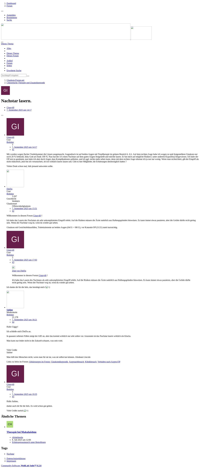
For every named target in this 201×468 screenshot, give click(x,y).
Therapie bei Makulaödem (21, 432)
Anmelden (11, 15)
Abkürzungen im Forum (39, 362)
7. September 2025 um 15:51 (24, 208)
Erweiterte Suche (14, 70)
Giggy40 (10, 107)
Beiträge (10, 142)
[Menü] (2, 11)
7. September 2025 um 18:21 (24, 320)
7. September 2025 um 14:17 (24, 147)
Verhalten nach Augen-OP (109, 362)
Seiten (9, 65)
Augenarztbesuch (76, 362)
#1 (13, 149)
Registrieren (12, 17)
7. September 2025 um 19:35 (24, 394)
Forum (9, 63)
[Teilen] (2, 115)
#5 (13, 397)
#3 (13, 262)
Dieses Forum (13, 56)
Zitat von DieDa (19, 271)
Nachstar (10, 454)
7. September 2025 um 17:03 (24, 260)
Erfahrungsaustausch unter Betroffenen (29, 442)
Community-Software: (21, 465)
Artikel (10, 61)
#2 (13, 211)
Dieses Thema (13, 53)
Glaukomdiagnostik (59, 362)
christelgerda (17, 437)
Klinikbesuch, (91, 362)
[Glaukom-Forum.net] (76, 39)
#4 (13, 322)
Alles (9, 48)
